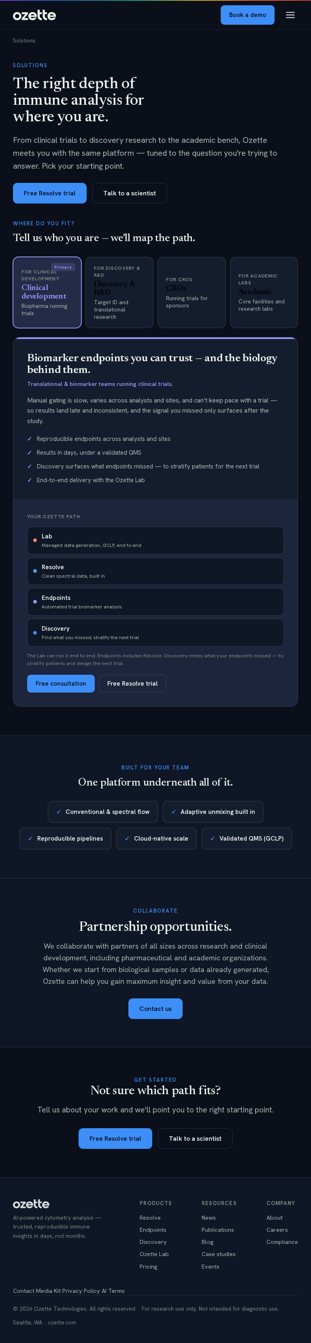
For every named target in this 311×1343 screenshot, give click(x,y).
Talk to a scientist (129, 193)
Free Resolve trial (50, 193)
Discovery (153, 1242)
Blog (208, 1242)
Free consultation (61, 684)
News (209, 1217)
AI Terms (113, 1290)
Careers (277, 1229)
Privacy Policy (81, 1290)
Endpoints (153, 1229)
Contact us (155, 1008)
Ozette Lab (154, 1254)
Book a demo (247, 15)
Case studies (219, 1254)
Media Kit (48, 1290)
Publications (218, 1229)
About (274, 1217)
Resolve (150, 1217)
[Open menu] (290, 15)
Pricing (149, 1266)
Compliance (282, 1242)
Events (210, 1266)
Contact (23, 1290)
